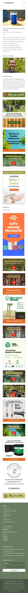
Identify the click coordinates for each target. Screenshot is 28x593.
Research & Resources (9, 522)
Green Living (13, 32)
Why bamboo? (7, 515)
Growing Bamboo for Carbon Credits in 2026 (14, 553)
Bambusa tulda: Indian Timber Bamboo (13, 555)
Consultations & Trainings (10, 511)
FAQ (5, 517)
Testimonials (7, 513)
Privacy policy (7, 519)
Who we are (6, 508)
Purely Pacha (7, 583)
